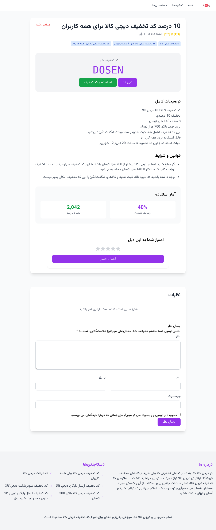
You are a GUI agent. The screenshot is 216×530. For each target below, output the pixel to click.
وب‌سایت (174, 396)
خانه (190, 5)
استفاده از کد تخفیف (98, 82)
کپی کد (127, 82)
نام (179, 377)
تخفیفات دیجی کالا (35, 473)
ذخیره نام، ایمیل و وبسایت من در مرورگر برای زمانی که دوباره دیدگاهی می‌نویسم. (124, 415)
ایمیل (102, 377)
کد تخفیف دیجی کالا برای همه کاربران (80, 476)
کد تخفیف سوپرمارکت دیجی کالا (26, 486)
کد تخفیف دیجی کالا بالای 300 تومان (79, 496)
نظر (178, 336)
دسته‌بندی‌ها (159, 5)
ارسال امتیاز (108, 258)
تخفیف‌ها (177, 5)
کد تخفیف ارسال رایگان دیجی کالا (78, 486)
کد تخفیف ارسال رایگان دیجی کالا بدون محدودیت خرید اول (26, 496)
